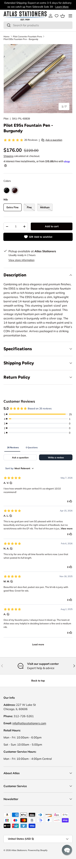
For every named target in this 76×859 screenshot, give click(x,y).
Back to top (38, 680)
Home (7, 36)
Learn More (62, 6)
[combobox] (38, 25)
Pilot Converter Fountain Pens (27, 36)
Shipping (8, 156)
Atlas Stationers (19, 850)
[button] (62, 16)
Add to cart (52, 226)
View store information (21, 260)
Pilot (6, 118)
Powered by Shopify (37, 850)
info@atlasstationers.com (29, 723)
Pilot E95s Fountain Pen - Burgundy (21, 39)
